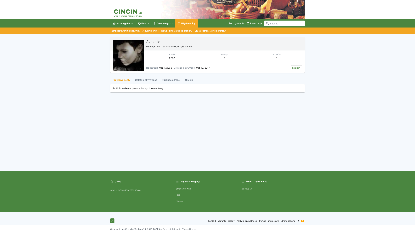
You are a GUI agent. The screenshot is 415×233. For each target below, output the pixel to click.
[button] (149, 23)
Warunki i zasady (226, 221)
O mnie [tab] (189, 79)
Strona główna (183, 188)
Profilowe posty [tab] (121, 79)
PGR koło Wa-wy (183, 46)
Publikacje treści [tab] (171, 79)
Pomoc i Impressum (269, 221)
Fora (178, 195)
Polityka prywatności (247, 221)
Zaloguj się (247, 188)
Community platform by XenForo (141, 229)
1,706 (172, 58)
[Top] (298, 220)
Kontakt (180, 201)
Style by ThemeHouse (184, 229)
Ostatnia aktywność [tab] (146, 79)
